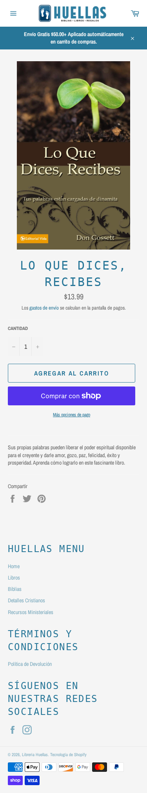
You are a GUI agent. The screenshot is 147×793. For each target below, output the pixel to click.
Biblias (15, 588)
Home (14, 566)
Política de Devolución (30, 663)
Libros (14, 577)
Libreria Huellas (35, 754)
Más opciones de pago (71, 415)
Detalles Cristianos (26, 600)
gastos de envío (44, 307)
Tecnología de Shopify (68, 754)
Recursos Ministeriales (30, 612)
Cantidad (18, 328)
